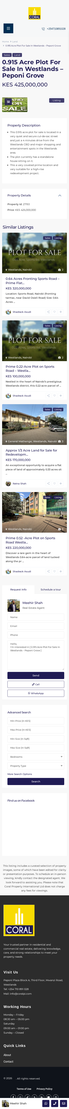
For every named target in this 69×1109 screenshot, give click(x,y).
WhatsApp (37, 693)
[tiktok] (27, 1097)
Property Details (19, 195)
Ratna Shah (19, 483)
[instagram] (55, 1097)
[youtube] (48, 1097)
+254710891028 (56, 28)
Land (15, 41)
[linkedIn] (41, 1097)
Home (5, 41)
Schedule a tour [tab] (51, 589)
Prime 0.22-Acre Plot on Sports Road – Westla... (30, 369)
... (14, 301)
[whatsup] (20, 1097)
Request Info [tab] (18, 589)
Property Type (18, 765)
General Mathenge (20, 441)
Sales (7, 55)
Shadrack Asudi (22, 311)
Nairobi (27, 269)
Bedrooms (16, 756)
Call (37, 684)
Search (35, 781)
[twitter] (34, 1097)
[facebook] (13, 1097)
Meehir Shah (32, 603)
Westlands (14, 269)
